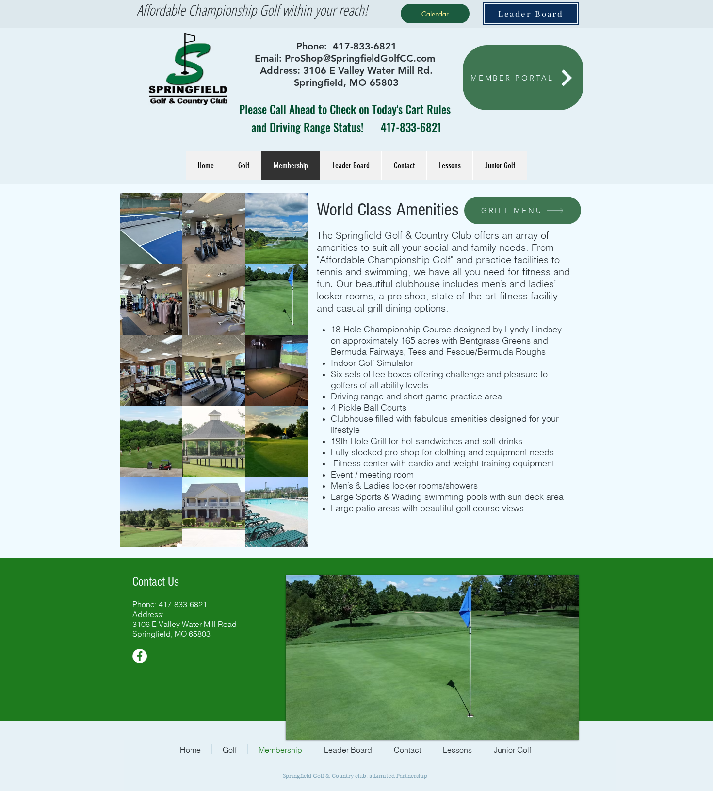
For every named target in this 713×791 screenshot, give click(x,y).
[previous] (138, 375)
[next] (290, 375)
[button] (151, 228)
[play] (286, 538)
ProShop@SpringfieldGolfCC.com (360, 58)
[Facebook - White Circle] (139, 656)
